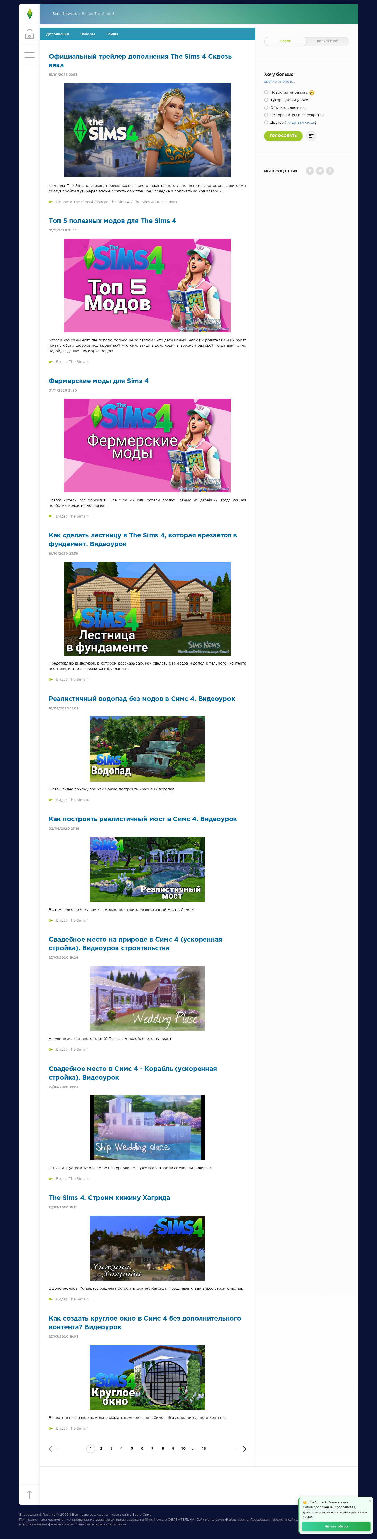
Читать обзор (336, 1526)
